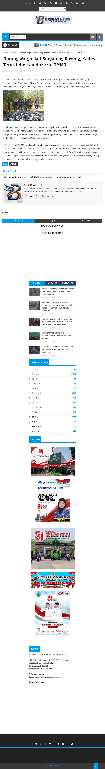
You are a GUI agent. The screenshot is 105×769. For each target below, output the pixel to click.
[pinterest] (51, 3)
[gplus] (45, 3)
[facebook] (35, 3)
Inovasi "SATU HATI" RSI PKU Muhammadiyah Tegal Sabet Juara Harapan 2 (56, 335)
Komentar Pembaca (68, 283)
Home (5, 52)
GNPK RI (36, 379)
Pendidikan (38, 393)
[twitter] (40, 3)
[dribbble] (61, 3)
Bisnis (35, 369)
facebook (85, 221)
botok (34, 45)
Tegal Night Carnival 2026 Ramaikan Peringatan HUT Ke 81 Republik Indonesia (57, 349)
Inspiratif (37, 383)
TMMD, (28, 71)
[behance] (72, 3)
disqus (52, 221)
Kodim (35, 388)
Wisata (35, 431)
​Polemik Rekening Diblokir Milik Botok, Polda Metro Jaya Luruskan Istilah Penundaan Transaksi (58, 291)
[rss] (67, 3)
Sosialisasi (38, 407)
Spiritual (36, 412)
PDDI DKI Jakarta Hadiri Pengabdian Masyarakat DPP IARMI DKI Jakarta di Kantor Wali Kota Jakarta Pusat (57, 322)
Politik (35, 398)
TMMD (13, 52)
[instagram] (77, 3)
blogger (19, 221)
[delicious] (83, 3)
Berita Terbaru (37, 283)
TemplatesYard (52, 766)
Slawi (35, 403)
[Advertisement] (52, 708)
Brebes (36, 374)
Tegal (35, 422)
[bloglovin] (56, 3)
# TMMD (13, 164)
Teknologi (52, 283)
